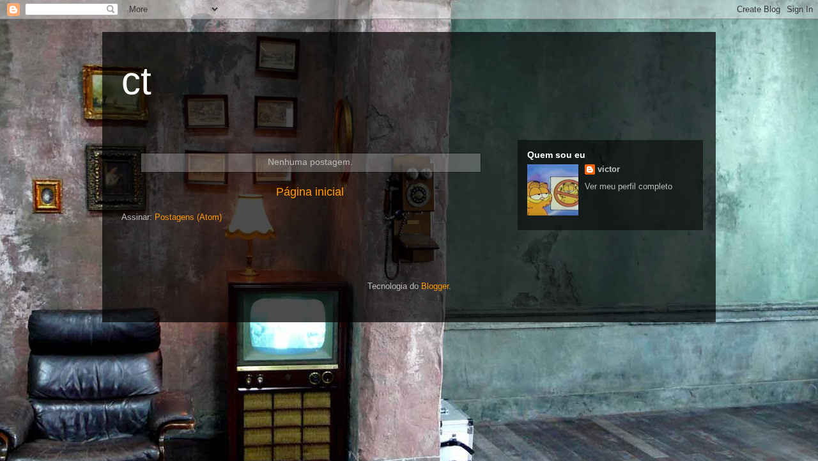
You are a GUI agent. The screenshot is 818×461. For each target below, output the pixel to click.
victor (609, 169)
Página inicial (310, 191)
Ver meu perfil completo (628, 186)
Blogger (435, 286)
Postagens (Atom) (188, 217)
